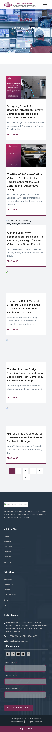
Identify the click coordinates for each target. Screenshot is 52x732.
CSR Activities (10, 595)
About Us (8, 542)
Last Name (10, 676)
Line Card (8, 547)
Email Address (12, 689)
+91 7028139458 (13, 636)
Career (7, 590)
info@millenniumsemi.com (17, 641)
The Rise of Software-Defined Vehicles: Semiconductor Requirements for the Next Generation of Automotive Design (25, 182)
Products (7, 557)
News (6, 605)
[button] (26, 729)
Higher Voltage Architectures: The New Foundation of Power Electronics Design (25, 437)
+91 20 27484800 (29, 636)
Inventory (8, 580)
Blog (6, 600)
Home (6, 537)
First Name (11, 663)
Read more (12, 134)
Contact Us (8, 585)
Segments (8, 552)
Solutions (8, 562)
